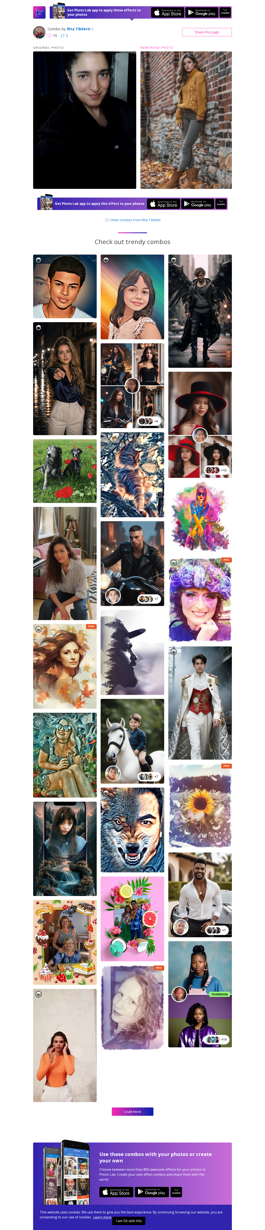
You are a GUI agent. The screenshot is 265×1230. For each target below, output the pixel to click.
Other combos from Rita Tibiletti (134, 220)
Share (207, 32)
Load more (132, 1111)
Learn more (102, 1217)
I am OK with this (129, 1221)
